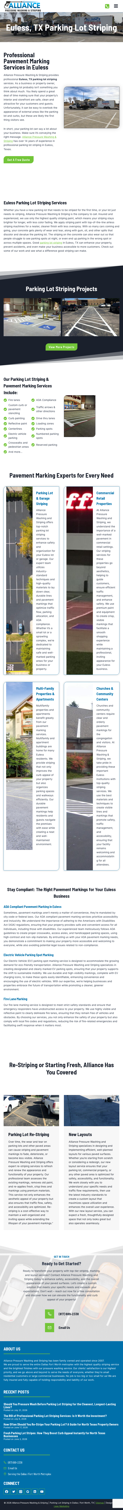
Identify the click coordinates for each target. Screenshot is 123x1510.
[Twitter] (14, 1491)
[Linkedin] (35, 1491)
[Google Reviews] (28, 1491)
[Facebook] (7, 1491)
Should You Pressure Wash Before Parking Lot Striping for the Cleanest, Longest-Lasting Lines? (60, 1406)
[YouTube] (42, 1491)
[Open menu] (115, 6)
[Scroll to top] (115, 1498)
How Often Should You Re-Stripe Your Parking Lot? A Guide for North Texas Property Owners (61, 1424)
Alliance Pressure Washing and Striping (26, 1360)
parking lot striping (51, 242)
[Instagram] (21, 1491)
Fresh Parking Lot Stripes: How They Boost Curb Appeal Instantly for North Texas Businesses (54, 1434)
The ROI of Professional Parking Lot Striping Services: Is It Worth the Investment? (55, 1415)
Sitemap (100, 1502)
